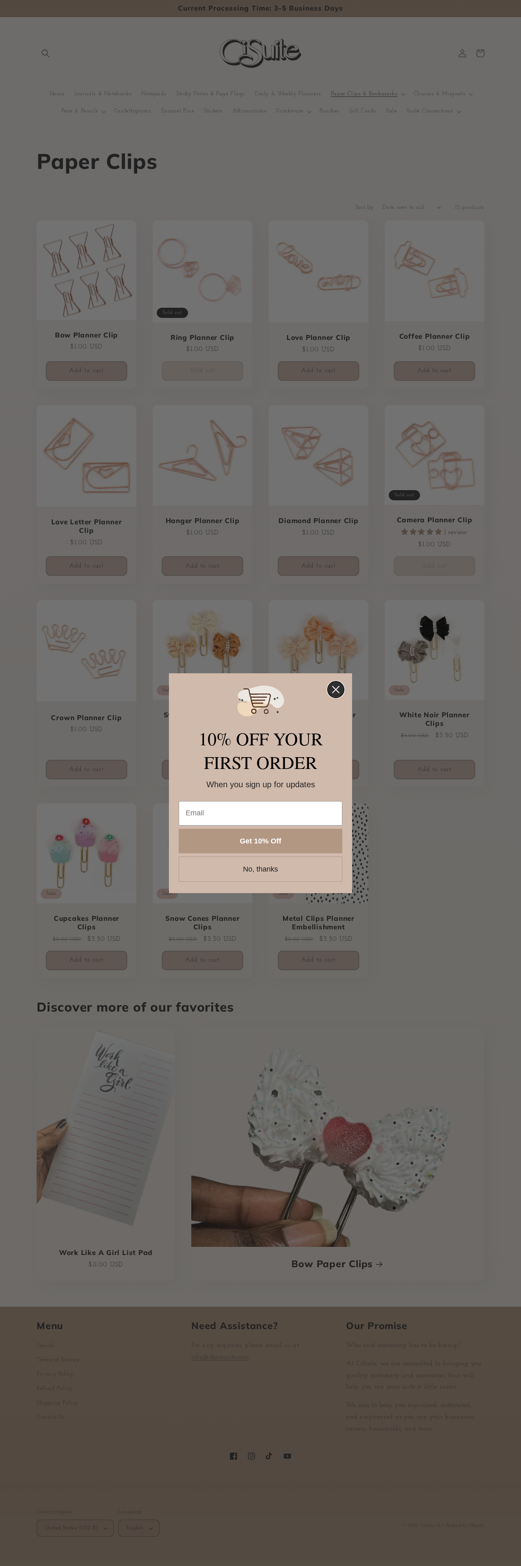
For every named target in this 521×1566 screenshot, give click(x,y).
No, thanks (260, 869)
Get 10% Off (260, 841)
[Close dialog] (336, 689)
